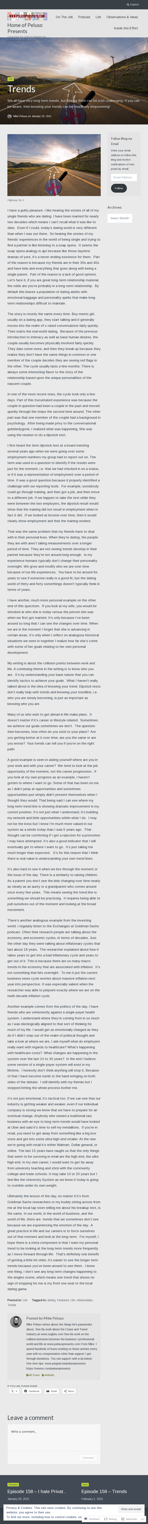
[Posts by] (10, 116)
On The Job (64, 17)
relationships (85, 1300)
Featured (63, 1300)
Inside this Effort (126, 28)
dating (51, 1300)
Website (49, 1375)
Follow (119, 188)
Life (98, 17)
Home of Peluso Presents (25, 28)
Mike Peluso (20, 116)
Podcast (84, 17)
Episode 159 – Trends (104, 1491)
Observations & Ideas (122, 17)
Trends (11, 1305)
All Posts (34, 1375)
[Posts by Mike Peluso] (16, 1322)
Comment (88, 1457)
